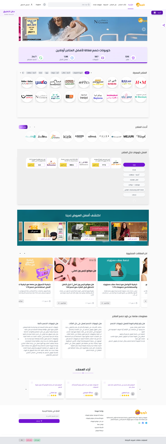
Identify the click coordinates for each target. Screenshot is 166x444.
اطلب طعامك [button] (134, 179)
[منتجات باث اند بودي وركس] (83, 29)
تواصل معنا (100, 424)
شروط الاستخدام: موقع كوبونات (94, 418)
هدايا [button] (134, 169)
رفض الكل (29, 440)
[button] (87, 72)
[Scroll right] (20, 72)
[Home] (126, 412)
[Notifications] (44, 4)
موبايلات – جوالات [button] (134, 184)
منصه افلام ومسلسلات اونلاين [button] (134, 189)
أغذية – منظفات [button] (134, 174)
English (38, 4)
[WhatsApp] (139, 423)
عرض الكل (23, 127)
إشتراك (38, 421)
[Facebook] (143, 423)
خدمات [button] (134, 194)
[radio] (128, 395)
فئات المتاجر (122, 4)
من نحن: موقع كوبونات (96, 421)
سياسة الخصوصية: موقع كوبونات (94, 415)
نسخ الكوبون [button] (95, 165)
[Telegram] (146, 423)
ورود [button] (134, 164)
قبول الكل (37, 440)
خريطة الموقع (99, 430)
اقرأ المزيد (114, 303)
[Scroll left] (91, 72)
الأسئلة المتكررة (99, 427)
